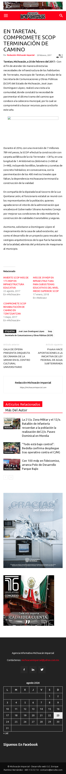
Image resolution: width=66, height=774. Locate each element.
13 (33, 709)
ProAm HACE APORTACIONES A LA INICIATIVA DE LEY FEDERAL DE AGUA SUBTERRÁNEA (50, 356)
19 (25, 715)
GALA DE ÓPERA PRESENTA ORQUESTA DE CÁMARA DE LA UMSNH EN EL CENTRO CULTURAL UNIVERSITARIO (16, 358)
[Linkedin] (33, 669)
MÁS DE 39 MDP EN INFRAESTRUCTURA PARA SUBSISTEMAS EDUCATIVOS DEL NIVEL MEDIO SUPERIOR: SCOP (46, 284)
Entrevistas (8, 452)
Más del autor (16, 410)
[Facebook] (24, 669)
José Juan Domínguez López (31, 331)
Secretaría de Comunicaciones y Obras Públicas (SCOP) (29, 335)
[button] (61, 15)
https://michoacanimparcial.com (33, 387)
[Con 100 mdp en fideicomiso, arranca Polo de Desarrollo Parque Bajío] (11, 464)
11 (16, 709)
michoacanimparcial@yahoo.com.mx (40, 660)
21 (41, 715)
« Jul (5, 733)
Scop (50, 331)
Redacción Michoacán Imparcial (21, 55)
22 (49, 715)
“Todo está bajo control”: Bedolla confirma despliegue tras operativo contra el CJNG (41, 448)
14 (41, 709)
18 (16, 715)
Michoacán (8, 428)
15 (49, 709)
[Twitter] (42, 669)
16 (58, 709)
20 (33, 715)
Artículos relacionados (22, 404)
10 (7, 709)
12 (25, 709)
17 (7, 715)
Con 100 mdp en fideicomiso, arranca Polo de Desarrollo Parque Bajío (41, 464)
